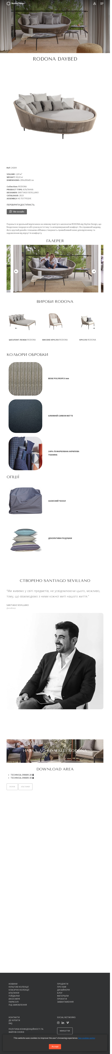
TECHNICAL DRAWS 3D (21, 777)
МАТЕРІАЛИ (63, 995)
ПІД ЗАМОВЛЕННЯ (18, 1004)
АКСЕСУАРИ (14, 998)
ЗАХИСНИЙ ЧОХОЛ (57, 501)
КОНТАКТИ (14, 1017)
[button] (101, 3)
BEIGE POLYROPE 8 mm (58, 378)
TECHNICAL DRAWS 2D (21, 774)
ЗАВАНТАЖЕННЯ (65, 1001)
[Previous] (16, 271)
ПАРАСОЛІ (14, 1001)
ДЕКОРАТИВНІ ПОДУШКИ (60, 538)
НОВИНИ (13, 983)
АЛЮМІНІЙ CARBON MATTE (60, 415)
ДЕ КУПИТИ (14, 1020)
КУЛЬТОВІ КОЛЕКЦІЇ (19, 986)
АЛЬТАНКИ (25, 786)
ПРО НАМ (61, 986)
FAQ (10, 1023)
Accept (55, 1046)
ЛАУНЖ (12, 786)
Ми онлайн (18, 212)
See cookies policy (86, 1038)
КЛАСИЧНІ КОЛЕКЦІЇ (19, 989)
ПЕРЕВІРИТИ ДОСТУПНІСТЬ (21, 204)
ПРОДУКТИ (62, 983)
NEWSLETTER (65, 1031)
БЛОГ (60, 992)
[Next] (94, 271)
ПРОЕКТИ (62, 998)
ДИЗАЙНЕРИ (63, 989)
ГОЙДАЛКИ (14, 995)
